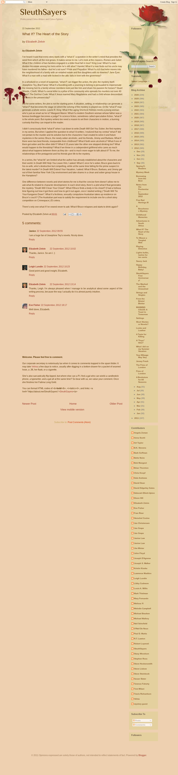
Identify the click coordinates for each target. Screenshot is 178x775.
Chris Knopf (139, 473)
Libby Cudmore (141, 583)
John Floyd (139, 553)
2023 (136, 106)
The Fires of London (142, 366)
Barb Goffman (140, 453)
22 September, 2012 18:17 (54, 305)
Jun (139, 394)
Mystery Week (142, 172)
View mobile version (72, 409)
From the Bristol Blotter (140, 301)
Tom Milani (139, 689)
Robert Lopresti (141, 644)
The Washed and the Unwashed (142, 286)
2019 (136, 121)
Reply (32, 239)
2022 (136, 110)
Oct (139, 159)
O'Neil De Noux (141, 628)
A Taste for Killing (141, 335)
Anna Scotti (139, 438)
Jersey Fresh (142, 361)
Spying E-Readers (141, 167)
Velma (35, 366)
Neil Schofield (140, 623)
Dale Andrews (140, 478)
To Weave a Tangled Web (141, 240)
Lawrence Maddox (142, 573)
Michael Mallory (141, 618)
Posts (138, 720)
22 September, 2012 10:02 (63, 249)
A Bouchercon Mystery (142, 208)
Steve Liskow (140, 669)
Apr (139, 402)
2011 (136, 418)
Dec (139, 151)
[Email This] (69, 214)
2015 (136, 137)
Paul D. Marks (140, 633)
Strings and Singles (141, 293)
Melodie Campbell (142, 608)
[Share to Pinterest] (80, 214)
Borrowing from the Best (141, 178)
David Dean (139, 483)
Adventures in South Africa (142, 223)
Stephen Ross (140, 659)
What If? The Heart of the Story (142, 231)
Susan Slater (140, 679)
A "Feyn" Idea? (140, 341)
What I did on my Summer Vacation (142, 348)
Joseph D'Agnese (142, 558)
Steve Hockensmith (143, 664)
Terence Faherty (141, 684)
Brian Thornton (141, 468)
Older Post (116, 403)
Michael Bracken (142, 613)
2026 (136, 95)
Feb (139, 409)
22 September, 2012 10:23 (57, 266)
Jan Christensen (142, 523)
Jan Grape (139, 528)
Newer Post (29, 403)
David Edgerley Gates (144, 488)
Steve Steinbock (141, 674)
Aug (139, 387)
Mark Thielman (141, 593)
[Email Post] (64, 214)
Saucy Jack (141, 261)
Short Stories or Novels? (142, 323)
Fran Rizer (139, 513)
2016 (136, 133)
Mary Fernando (141, 598)
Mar (139, 406)
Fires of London (141, 372)
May (139, 398)
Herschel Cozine (141, 518)
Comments (140, 725)
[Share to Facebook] (77, 214)
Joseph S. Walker (142, 563)
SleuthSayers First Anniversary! (142, 276)
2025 (136, 98)
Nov (139, 155)
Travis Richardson (142, 694)
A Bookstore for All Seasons (142, 379)
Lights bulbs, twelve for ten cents (142, 254)
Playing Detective (141, 247)
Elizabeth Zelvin (37, 249)
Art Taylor (138, 443)
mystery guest (141, 704)
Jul (138, 390)
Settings (140, 318)
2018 (136, 125)
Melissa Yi (139, 603)
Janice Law (139, 538)
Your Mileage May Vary (142, 356)
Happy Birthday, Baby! (141, 267)
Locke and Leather (141, 329)
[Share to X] (75, 214)
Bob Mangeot (140, 463)
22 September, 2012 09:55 (50, 231)
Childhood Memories (141, 216)
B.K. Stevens (140, 448)
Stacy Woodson (141, 654)
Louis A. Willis (141, 588)
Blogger (142, 755)
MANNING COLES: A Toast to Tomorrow (142, 310)
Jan (139, 413)
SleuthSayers (43, 12)
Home (73, 403)
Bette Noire (139, 458)
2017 (136, 129)
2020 (136, 117)
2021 (136, 114)
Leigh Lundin (36, 266)
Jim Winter (139, 548)
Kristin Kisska (140, 568)
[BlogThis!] (72, 214)
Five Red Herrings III (142, 201)
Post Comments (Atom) (79, 422)
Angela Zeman (141, 433)
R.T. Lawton (139, 638)
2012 (136, 148)
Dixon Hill (138, 498)
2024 (136, 102)
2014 (136, 140)
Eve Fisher (34, 305)
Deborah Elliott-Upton (144, 493)
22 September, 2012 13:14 (63, 284)
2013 (136, 144)
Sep (139, 163)
